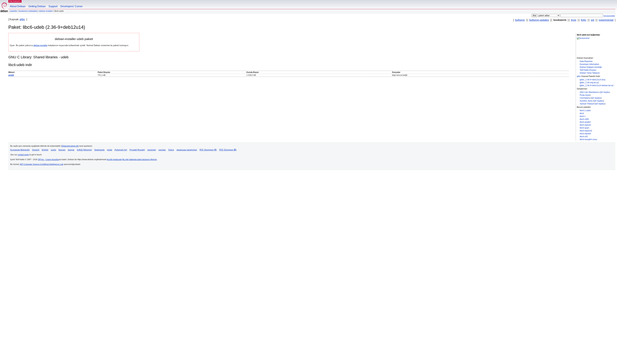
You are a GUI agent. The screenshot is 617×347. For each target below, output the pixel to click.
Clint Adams (585, 98)
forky (583, 20)
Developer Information (589, 64)
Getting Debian (37, 6)
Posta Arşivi (585, 95)
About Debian (18, 6)
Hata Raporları (586, 61)
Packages (15, 1)
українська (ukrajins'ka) (186, 150)
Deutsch (35, 150)
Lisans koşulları (52, 159)
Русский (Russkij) (137, 150)
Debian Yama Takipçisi (590, 73)
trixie (573, 20)
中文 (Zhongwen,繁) (228, 150)
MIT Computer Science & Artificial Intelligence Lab (41, 164)
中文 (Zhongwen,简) (208, 150)
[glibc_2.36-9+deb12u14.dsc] (592, 80)
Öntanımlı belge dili (70, 146)
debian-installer (46, 11)
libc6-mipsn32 (586, 131)
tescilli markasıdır (114, 159)
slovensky (151, 150)
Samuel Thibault (587, 104)
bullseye (520, 20)
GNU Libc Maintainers (589, 92)
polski (109, 150)
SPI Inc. (41, 159)
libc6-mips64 (585, 134)
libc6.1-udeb (585, 110)
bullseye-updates (539, 20)
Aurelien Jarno (586, 101)
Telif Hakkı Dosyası (588, 70)
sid (592, 20)
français (61, 150)
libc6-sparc (584, 128)
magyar (71, 150)
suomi (53, 150)
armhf (11, 75)
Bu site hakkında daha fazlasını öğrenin (139, 159)
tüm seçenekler (609, 16)
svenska (162, 150)
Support (53, 6)
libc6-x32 (584, 136)
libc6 (582, 113)
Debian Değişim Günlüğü (591, 67)
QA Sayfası (605, 92)
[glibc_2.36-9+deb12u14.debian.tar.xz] (596, 85)
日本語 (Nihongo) (84, 150)
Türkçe (171, 150)
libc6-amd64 (585, 122)
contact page (23, 155)
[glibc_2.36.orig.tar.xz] (589, 82)
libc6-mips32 (585, 125)
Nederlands (99, 150)
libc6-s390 (584, 119)
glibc (22, 19)
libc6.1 (583, 116)
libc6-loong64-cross (588, 139)
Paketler (13, 11)
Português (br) (121, 150)
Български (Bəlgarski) (20, 150)
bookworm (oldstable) (28, 11)
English (45, 150)
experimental (606, 20)
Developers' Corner (71, 6)
